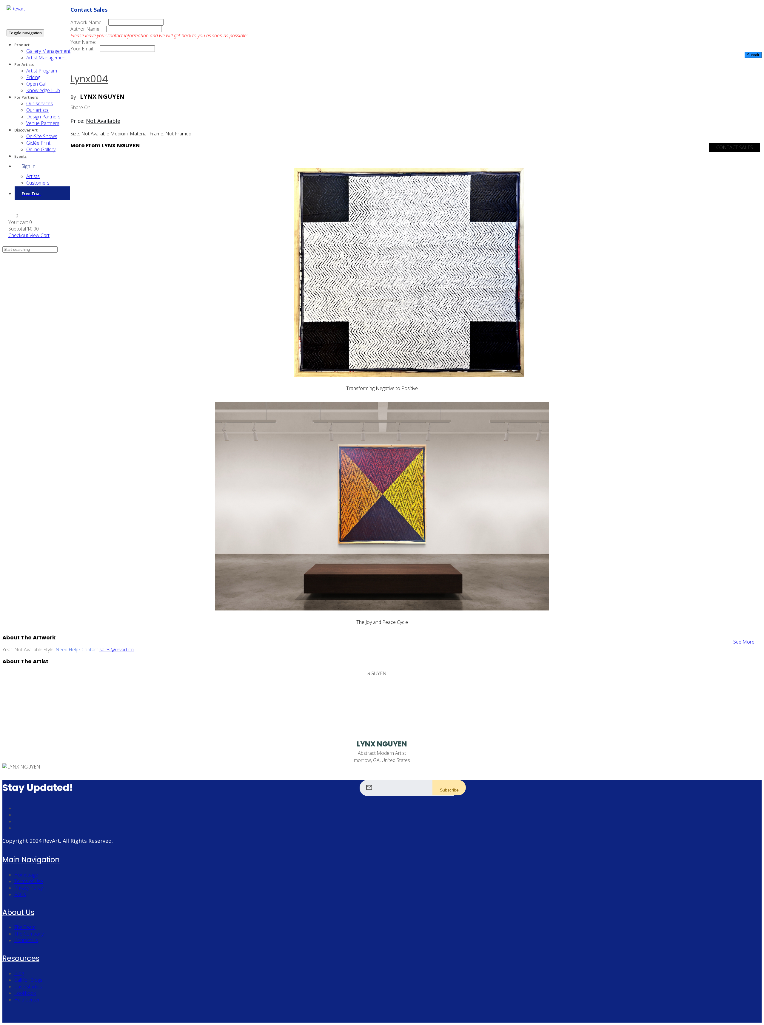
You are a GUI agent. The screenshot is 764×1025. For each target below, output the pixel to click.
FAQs (20, 894)
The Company (29, 933)
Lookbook (25, 993)
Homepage (26, 874)
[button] (13, 215)
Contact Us (26, 940)
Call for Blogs (28, 980)
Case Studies (28, 986)
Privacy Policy (28, 888)
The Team (25, 927)
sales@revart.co (116, 649)
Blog (19, 973)
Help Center (27, 999)
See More (743, 642)
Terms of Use (28, 881)
